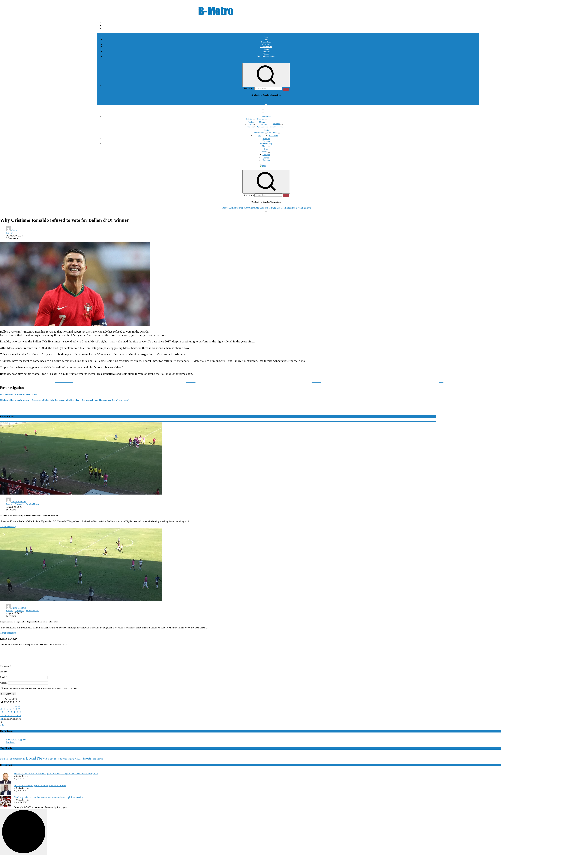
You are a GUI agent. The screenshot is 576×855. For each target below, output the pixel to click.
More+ (264, 146)
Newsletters (266, 116)
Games (266, 54)
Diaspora (266, 160)
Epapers (266, 158)
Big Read (281, 101)
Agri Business (262, 127)
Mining (262, 122)
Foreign (251, 122)
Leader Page (266, 42)
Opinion (251, 127)
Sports (266, 49)
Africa (225, 101)
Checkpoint (272, 132)
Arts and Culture (268, 101)
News (266, 39)
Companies (262, 124)
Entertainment (266, 46)
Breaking (290, 101)
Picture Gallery (266, 143)
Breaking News (303, 101)
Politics (249, 119)
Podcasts (266, 51)
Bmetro (9, 233)
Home (266, 37)
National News (66, 758)
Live (266, 149)
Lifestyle (266, 154)
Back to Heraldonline (266, 56)
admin (14, 230)
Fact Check (273, 135)
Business (260, 119)
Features (251, 124)
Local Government (277, 127)
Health (264, 151)
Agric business (236, 101)
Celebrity (266, 44)
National (276, 124)
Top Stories (98, 759)
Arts (257, 101)
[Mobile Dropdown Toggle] (254, 119)
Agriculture (249, 101)
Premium (266, 141)
